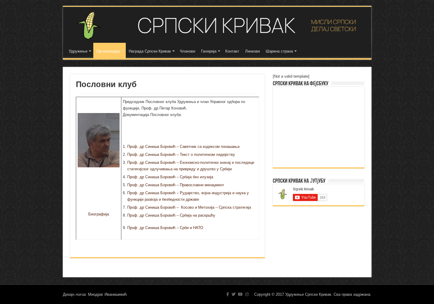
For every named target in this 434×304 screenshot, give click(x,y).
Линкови (252, 51)
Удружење (78, 51)
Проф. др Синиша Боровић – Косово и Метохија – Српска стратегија (189, 207)
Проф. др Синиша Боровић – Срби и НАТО (165, 227)
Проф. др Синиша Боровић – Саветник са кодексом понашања (183, 146)
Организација (108, 51)
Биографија (98, 214)
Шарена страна (279, 51)
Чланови (187, 51)
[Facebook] (228, 294)
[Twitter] (233, 294)
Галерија (208, 51)
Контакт (232, 51)
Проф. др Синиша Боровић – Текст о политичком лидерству (181, 154)
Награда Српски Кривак (150, 51)
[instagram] (246, 294)
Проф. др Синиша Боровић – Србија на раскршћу (171, 215)
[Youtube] (240, 294)
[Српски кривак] (217, 25)
